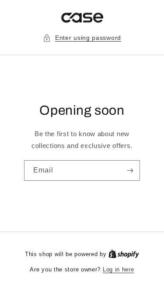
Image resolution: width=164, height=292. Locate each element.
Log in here (118, 269)
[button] (82, 37)
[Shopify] (123, 254)
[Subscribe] (130, 170)
